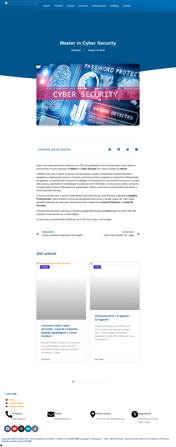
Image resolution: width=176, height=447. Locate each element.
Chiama (17, 413)
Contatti (127, 6)
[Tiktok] (35, 428)
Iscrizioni (83, 6)
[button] (110, 149)
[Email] (50, 414)
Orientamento (99, 6)
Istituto (46, 6)
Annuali (71, 6)
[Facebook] (7, 428)
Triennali (58, 6)
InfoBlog (114, 6)
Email (57, 413)
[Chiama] (9, 414)
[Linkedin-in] (28, 428)
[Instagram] (21, 428)
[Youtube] (14, 428)
